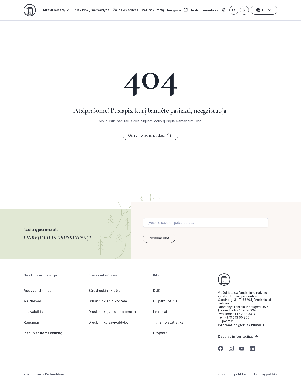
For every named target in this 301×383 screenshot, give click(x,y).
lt (264, 10)
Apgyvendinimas (37, 290)
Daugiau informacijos (235, 336)
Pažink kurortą (153, 10)
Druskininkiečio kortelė (107, 301)
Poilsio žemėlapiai (205, 10)
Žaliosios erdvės (125, 10)
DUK (156, 290)
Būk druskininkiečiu (104, 290)
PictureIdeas (55, 374)
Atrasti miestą (54, 10)
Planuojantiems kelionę (43, 333)
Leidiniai (160, 311)
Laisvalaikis (33, 311)
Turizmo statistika (168, 322)
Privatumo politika (232, 374)
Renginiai (174, 10)
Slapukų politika (265, 374)
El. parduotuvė (165, 301)
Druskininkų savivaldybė (91, 10)
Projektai (160, 333)
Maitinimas (33, 301)
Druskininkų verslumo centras (112, 311)
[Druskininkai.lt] (30, 10)
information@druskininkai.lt (241, 325)
